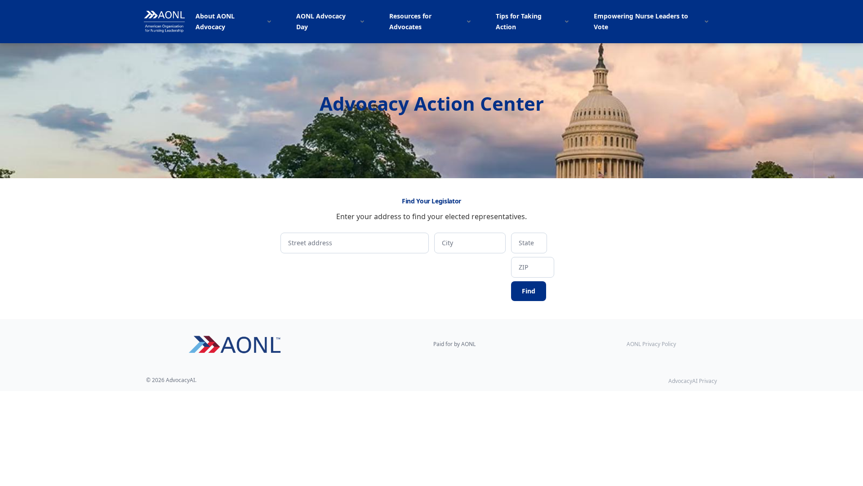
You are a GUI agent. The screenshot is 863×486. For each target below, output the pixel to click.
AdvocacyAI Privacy (692, 381)
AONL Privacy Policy (651, 344)
